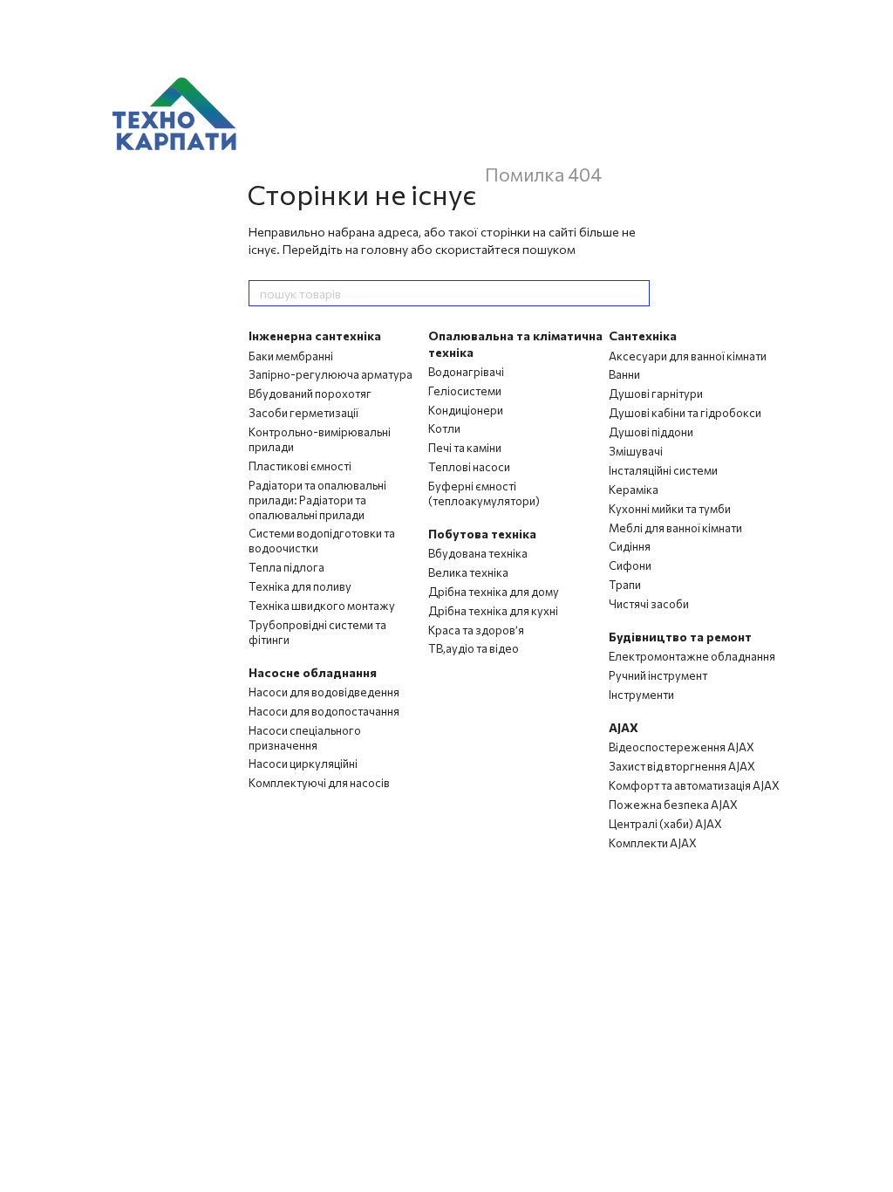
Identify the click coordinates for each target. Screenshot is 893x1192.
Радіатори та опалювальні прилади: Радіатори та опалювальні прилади (317, 500)
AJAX (623, 727)
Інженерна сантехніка (315, 335)
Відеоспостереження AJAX (681, 747)
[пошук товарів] (636, 293)
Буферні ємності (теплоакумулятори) (484, 493)
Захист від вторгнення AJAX (682, 766)
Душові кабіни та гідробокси (685, 413)
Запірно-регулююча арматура (330, 374)
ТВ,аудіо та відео (473, 648)
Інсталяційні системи (663, 470)
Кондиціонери (465, 410)
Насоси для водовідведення (324, 692)
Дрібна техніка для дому (493, 592)
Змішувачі (636, 451)
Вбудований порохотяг (310, 394)
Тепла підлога (286, 567)
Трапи (625, 585)
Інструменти (641, 695)
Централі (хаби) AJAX (665, 824)
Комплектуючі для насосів (319, 783)
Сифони (630, 565)
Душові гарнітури (656, 394)
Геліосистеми (464, 391)
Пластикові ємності (300, 466)
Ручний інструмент (658, 675)
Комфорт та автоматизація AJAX (694, 785)
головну (384, 249)
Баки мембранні (291, 356)
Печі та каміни (464, 448)
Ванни (624, 374)
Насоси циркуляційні (303, 764)
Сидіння (630, 546)
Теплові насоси (469, 467)
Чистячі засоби (649, 604)
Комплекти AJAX (653, 843)
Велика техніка (468, 572)
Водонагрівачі (466, 372)
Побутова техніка (482, 533)
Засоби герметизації (303, 413)
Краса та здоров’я (476, 630)
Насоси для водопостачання (324, 711)
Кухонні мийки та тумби (670, 509)
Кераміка (633, 490)
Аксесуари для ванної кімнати (688, 356)
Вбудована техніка (478, 553)
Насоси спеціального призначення (305, 737)
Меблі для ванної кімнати (675, 528)
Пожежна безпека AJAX (673, 805)
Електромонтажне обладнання (692, 656)
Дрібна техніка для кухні (493, 611)
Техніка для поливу (300, 586)
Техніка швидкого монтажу (322, 606)
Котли (444, 428)
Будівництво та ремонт (680, 636)
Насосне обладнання (313, 672)
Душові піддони (651, 432)
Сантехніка (643, 335)
